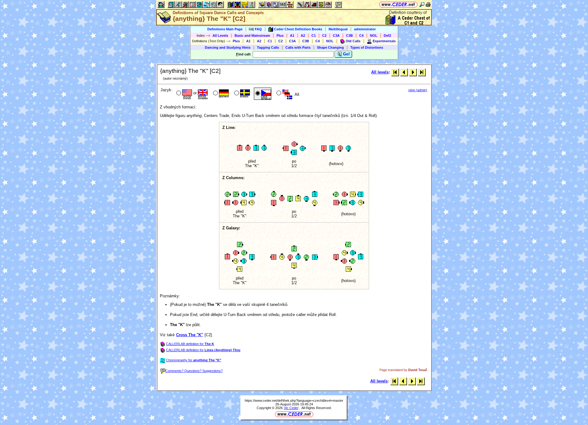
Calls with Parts (298, 47)
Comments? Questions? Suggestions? (194, 371)
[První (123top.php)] (395, 72)
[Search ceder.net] (422, 4)
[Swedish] (241, 93)
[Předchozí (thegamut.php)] (404, 72)
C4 (361, 35)
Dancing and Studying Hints (228, 47)
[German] (220, 93)
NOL (373, 35)
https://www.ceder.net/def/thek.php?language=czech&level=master (294, 400)
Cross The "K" (189, 335)
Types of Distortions (366, 47)
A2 (303, 35)
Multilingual (338, 29)
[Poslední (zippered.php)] (422, 72)
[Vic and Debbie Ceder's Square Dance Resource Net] (398, 4)
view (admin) (417, 90)
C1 (313, 35)
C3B (349, 35)
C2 (324, 35)
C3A (336, 35)
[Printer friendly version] (428, 4)
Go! (346, 54)
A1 (292, 35)
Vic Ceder (291, 408)
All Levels (220, 35)
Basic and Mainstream (252, 35)
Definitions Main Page (225, 29)
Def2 (387, 35)
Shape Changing (330, 47)
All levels (380, 72)
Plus (280, 35)
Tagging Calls (268, 47)
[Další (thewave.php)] (413, 72)
